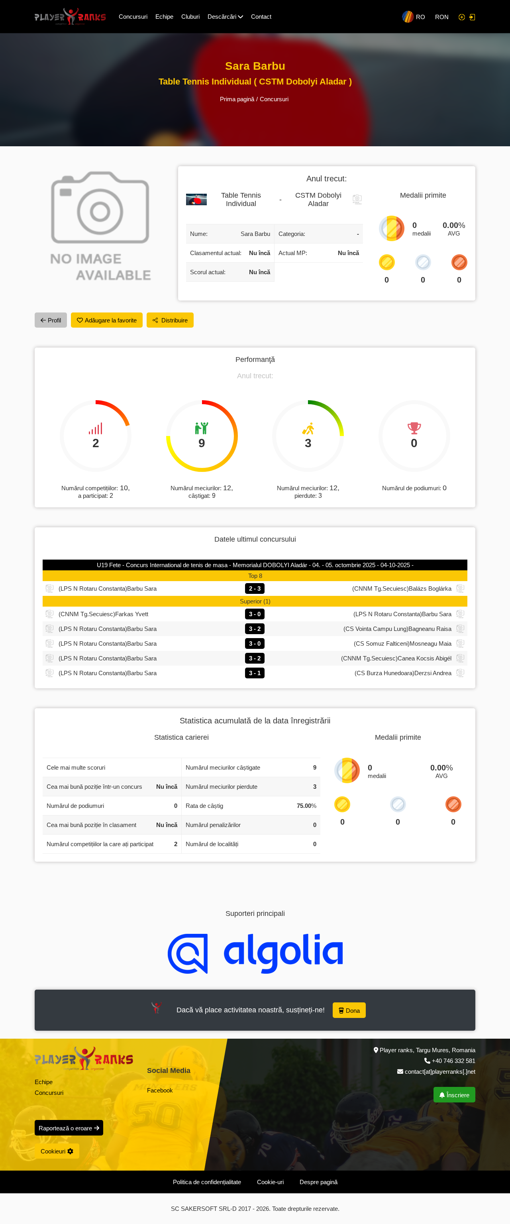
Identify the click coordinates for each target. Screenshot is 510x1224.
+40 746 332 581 (453, 1060)
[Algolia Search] (255, 954)
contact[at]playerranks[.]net (439, 1071)
